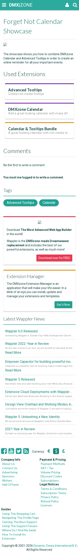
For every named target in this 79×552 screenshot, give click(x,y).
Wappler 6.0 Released (21, 331)
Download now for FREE (54, 258)
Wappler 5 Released (20, 379)
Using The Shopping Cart (18, 513)
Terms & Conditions (54, 488)
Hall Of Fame (10, 484)
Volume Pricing (50, 472)
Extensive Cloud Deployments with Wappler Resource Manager (39, 392)
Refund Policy (50, 501)
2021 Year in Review (20, 429)
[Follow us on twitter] (18, 451)
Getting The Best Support (19, 522)
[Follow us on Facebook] (4, 451)
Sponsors (8, 476)
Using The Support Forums (19, 526)
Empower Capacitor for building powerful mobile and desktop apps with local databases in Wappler (39, 362)
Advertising (9, 472)
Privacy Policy (50, 497)
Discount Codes (51, 476)
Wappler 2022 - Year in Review (27, 344)
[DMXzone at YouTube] (11, 451)
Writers (7, 480)
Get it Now (63, 304)
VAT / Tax (47, 468)
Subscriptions (50, 480)
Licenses (46, 505)
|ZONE (13, 5)
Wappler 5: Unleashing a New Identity (32, 417)
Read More (13, 353)
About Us (8, 464)
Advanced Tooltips (25, 90)
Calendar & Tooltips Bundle (32, 128)
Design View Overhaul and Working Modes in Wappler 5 (39, 404)
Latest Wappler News (24, 319)
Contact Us (9, 468)
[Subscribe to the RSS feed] (26, 451)
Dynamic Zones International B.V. (55, 545)
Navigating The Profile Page (20, 517)
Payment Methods (53, 464)
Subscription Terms (53, 493)
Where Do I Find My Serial (19, 530)
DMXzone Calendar (25, 109)
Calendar (49, 203)
